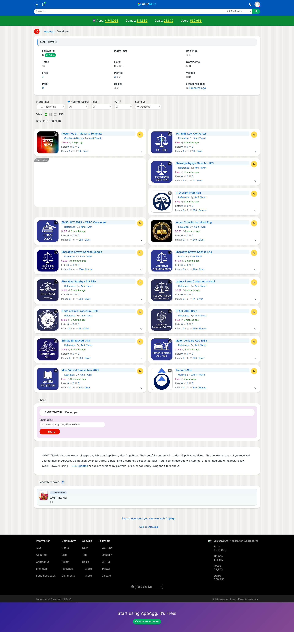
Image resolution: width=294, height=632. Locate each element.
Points (65, 561)
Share (51, 431)
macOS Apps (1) (119, 55)
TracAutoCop (183, 370)
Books (180, 256)
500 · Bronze (199, 387)
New (85, 547)
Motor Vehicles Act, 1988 (191, 340)
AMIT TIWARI (198, 374)
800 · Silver (198, 358)
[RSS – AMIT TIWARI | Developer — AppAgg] (67, 114)
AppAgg (49, 31)
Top (84, 554)
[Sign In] (257, 4)
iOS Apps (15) (115, 55)
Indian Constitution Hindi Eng (193, 222)
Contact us (42, 561)
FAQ (38, 547)
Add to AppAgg (148, 526)
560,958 (196, 20)
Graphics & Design (72, 138)
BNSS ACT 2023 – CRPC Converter (84, 222)
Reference (182, 167)
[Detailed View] (51, 114)
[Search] (256, 11)
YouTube (107, 547)
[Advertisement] (90, 182)
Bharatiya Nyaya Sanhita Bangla (82, 251)
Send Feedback (45, 575)
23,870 (168, 20)
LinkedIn (107, 554)
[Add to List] (140, 134)
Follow (52, 55)
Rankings (67, 568)
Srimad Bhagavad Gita (76, 340)
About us (41, 554)
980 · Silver (84, 239)
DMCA (68, 599)
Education (182, 138)
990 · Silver (198, 269)
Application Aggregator (244, 540)
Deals (85, 561)
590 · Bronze (199, 210)
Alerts (88, 568)
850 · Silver (84, 358)
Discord (106, 575)
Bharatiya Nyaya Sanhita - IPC (194, 163)
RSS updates (80, 465)
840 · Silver (198, 239)
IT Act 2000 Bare (186, 311)
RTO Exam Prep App (188, 192)
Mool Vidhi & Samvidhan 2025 (80, 370)
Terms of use (42, 599)
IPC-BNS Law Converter (190, 133)
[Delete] (63, 482)
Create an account (147, 621)
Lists (64, 554)
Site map (41, 568)
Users (65, 547)
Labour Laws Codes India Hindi (195, 281)
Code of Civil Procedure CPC (80, 311)
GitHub (106, 561)
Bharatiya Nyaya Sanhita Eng (193, 251)
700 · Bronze (85, 269)
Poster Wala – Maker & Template (82, 133)
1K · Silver (83, 151)
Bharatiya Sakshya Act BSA (79, 281)
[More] (141, 151)
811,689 (142, 20)
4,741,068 (111, 20)
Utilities (180, 374)
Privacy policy (57, 599)
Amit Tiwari (95, 138)
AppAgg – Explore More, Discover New (239, 599)
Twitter (106, 568)
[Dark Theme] (250, 4)
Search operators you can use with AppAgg (148, 518)
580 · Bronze (199, 328)
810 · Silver (84, 387)
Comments (68, 575)
